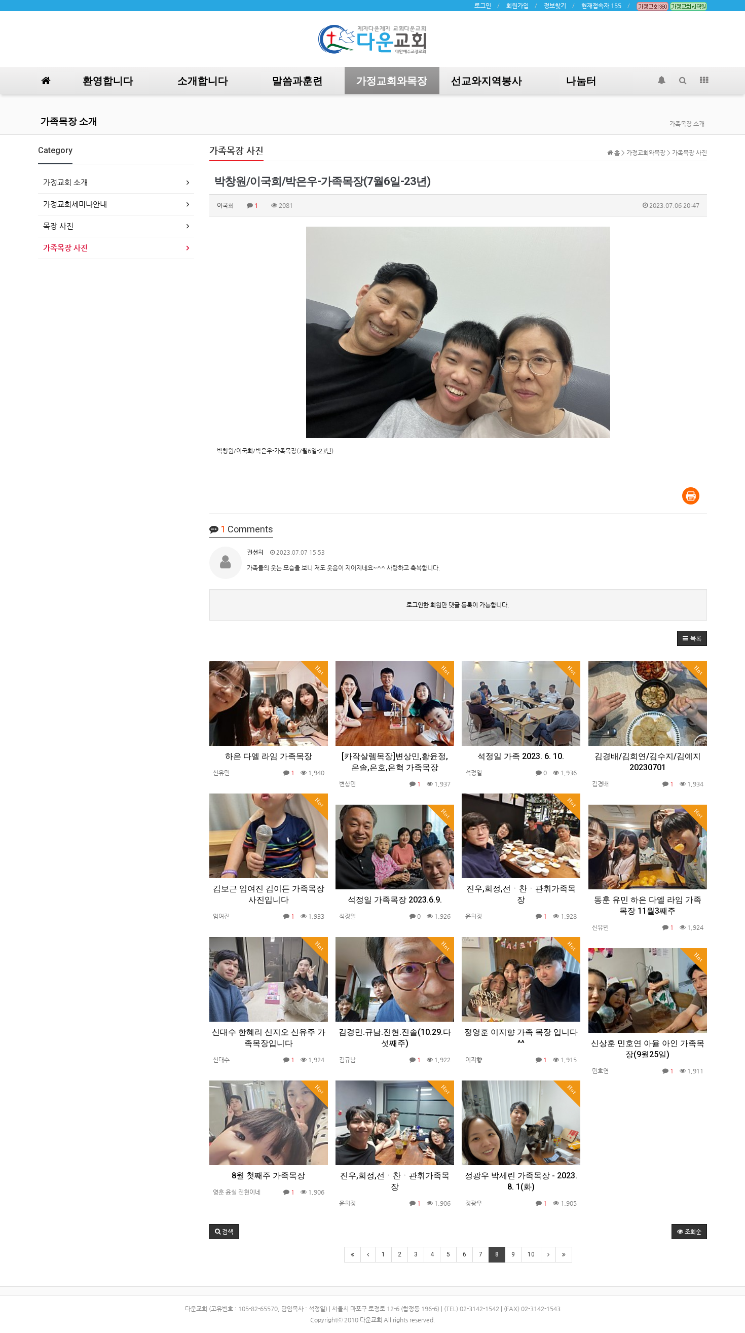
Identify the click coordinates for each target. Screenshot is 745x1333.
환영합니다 (108, 81)
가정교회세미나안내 (75, 204)
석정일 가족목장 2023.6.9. (395, 900)
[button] (692, 638)
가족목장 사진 (65, 247)
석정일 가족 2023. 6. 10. (520, 756)
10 (531, 1254)
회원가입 (517, 5)
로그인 (482, 5)
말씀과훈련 (297, 81)
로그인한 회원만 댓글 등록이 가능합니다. (457, 604)
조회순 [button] (692, 1231)
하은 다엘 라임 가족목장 (268, 756)
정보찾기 (555, 5)
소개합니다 (202, 81)
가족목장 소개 (69, 121)
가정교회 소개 (65, 182)
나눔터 (581, 81)
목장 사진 (58, 226)
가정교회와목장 (391, 81)
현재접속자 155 (601, 5)
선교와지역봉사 (486, 81)
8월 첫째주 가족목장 (268, 1175)
